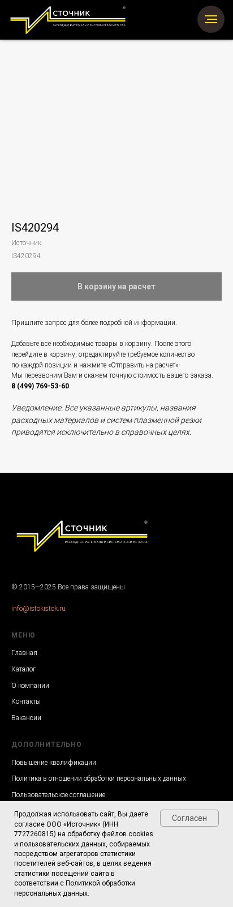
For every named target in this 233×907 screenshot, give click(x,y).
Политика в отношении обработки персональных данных (98, 778)
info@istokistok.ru (38, 609)
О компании (30, 686)
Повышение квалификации (53, 763)
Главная (24, 653)
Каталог (23, 669)
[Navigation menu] (211, 19)
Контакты (26, 701)
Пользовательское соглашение (58, 795)
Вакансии (26, 718)
